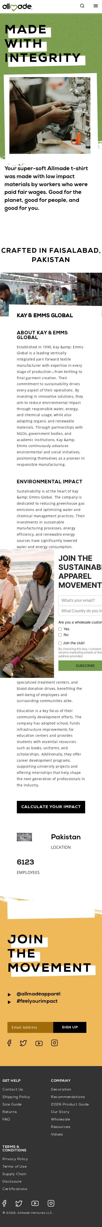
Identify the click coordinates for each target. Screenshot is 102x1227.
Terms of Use (14, 1167)
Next (90, 294)
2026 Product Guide (70, 1104)
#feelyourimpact (37, 1001)
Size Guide (12, 1104)
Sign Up (70, 1027)
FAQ (6, 1119)
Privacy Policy (15, 1159)
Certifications (14, 1189)
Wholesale (60, 1119)
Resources (60, 1127)
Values (57, 1134)
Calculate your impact (51, 807)
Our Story (60, 1112)
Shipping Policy (16, 1097)
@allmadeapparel (38, 994)
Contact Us (12, 1090)
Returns (9, 1112)
